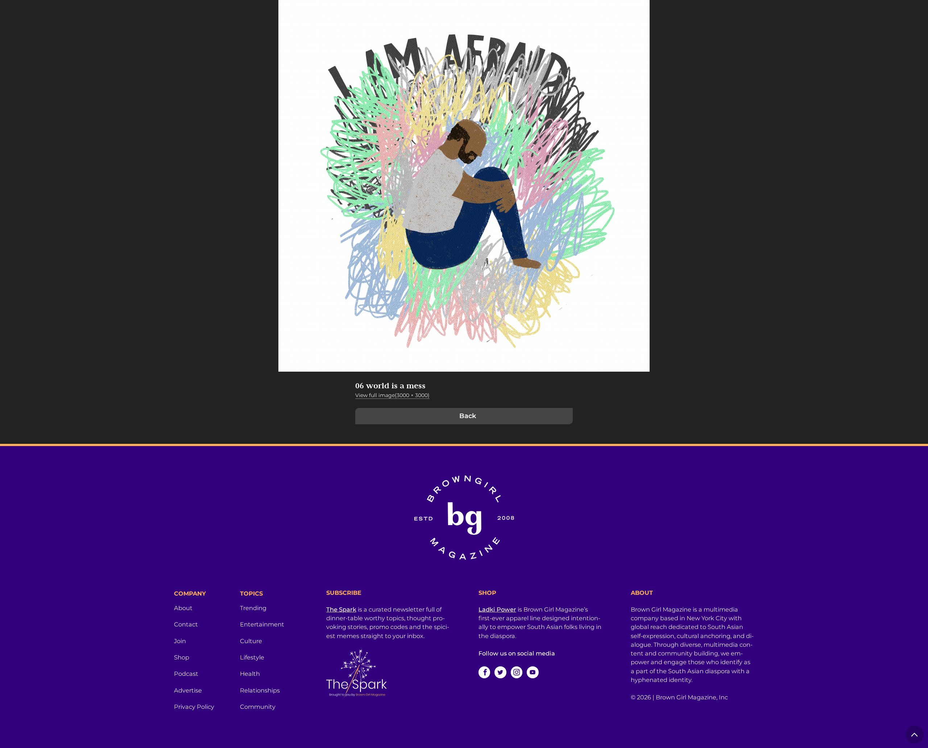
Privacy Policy (194, 706)
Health (250, 673)
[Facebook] (484, 672)
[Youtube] (532, 672)
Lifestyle (252, 657)
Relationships (260, 690)
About (183, 608)
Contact (186, 624)
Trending (253, 608)
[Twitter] (500, 672)
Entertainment (262, 624)
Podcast (186, 673)
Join (180, 641)
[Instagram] (516, 672)
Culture (251, 641)
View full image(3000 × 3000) (392, 395)
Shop (181, 657)
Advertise (188, 690)
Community (258, 706)
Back (467, 416)
